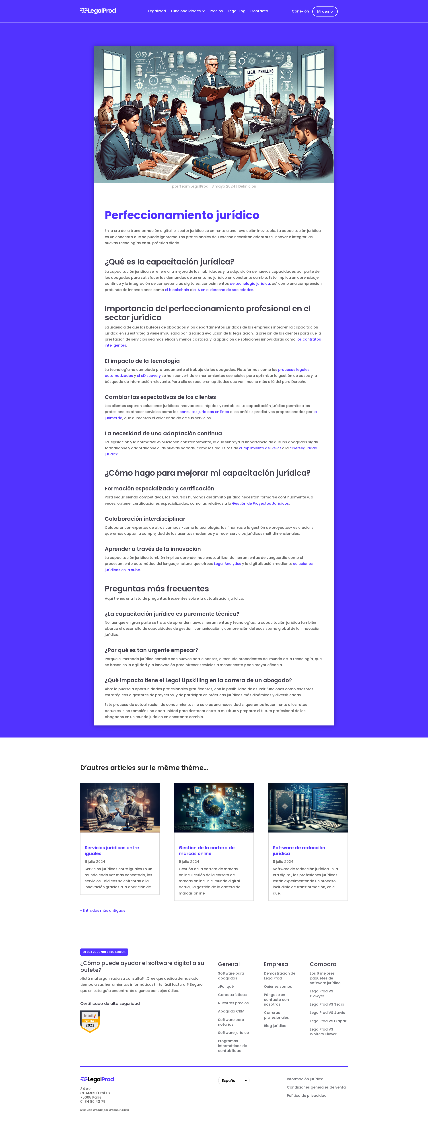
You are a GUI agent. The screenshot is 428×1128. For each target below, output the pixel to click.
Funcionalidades (186, 12)
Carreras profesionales (276, 1015)
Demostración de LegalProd (279, 976)
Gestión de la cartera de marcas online (207, 851)
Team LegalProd (193, 186)
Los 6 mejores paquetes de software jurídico (325, 978)
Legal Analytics (227, 563)
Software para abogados (231, 976)
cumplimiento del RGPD (260, 448)
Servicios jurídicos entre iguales (112, 851)
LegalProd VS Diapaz (328, 1021)
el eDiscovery (149, 375)
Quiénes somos (278, 986)
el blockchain (177, 289)
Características (232, 994)
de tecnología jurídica (250, 283)
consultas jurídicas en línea (204, 411)
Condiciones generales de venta (316, 1087)
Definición (247, 186)
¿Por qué (226, 986)
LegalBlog (236, 12)
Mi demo (325, 11)
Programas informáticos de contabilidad (232, 1046)
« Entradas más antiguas (102, 910)
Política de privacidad (307, 1095)
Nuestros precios (233, 1003)
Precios (216, 12)
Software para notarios (231, 1022)
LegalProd (157, 12)
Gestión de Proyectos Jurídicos (260, 503)
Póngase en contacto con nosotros (276, 999)
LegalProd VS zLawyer (321, 994)
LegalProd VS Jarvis (327, 1012)
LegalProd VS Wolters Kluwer (323, 1032)
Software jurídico (233, 1032)
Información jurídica (305, 1079)
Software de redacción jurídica (299, 851)
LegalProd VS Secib (327, 1004)
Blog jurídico (275, 1025)
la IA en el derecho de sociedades (222, 289)
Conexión (300, 11)
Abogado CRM (231, 1011)
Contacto (259, 12)
